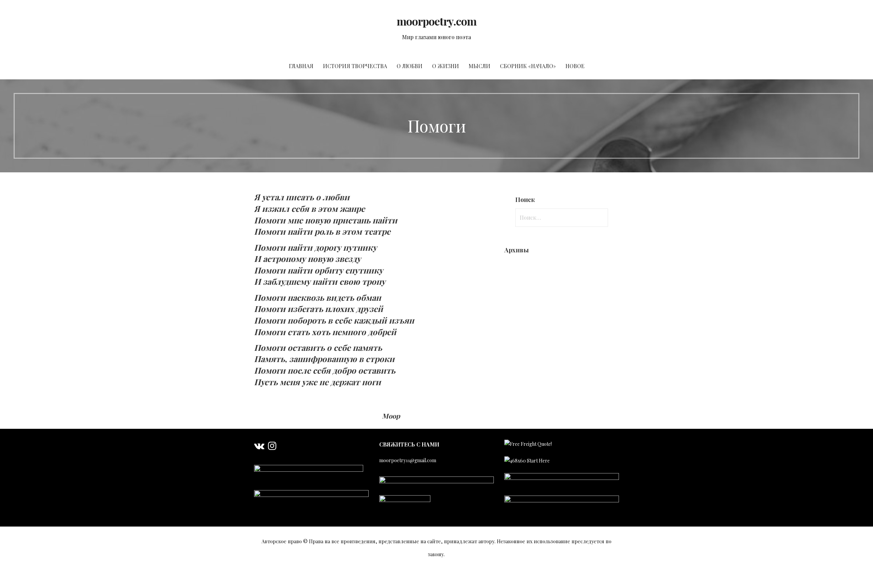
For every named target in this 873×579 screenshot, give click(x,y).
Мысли (479, 65)
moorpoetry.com (437, 21)
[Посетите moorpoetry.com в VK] (259, 447)
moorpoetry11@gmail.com (407, 460)
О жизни (445, 65)
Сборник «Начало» (528, 65)
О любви (410, 65)
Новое (575, 65)
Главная (301, 65)
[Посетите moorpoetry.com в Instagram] (272, 447)
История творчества (355, 65)
